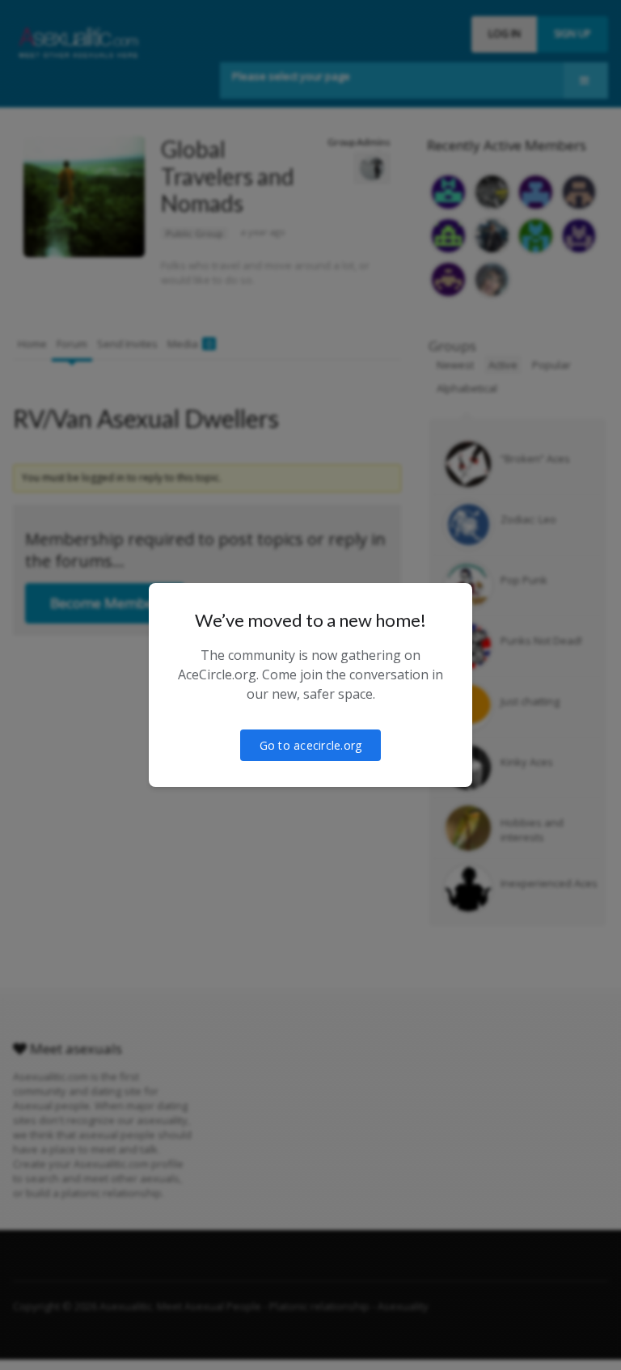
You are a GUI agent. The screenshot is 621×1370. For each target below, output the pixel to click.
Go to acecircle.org (311, 745)
